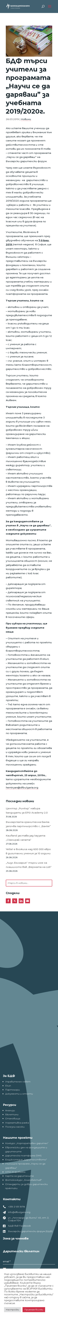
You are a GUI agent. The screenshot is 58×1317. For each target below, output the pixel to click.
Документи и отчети (19, 1093)
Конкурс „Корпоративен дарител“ (26, 1143)
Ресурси (9, 1105)
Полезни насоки (14, 1126)
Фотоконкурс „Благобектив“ (23, 1180)
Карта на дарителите (19, 1175)
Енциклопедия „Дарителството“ (26, 1159)
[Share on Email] (27, 900)
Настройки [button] (12, 1309)
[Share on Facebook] (8, 900)
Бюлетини (11, 1114)
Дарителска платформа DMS (23, 1155)
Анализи (10, 1110)
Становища (12, 1118)
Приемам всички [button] (33, 1309)
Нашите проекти (17, 1138)
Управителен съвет (17, 1081)
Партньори (12, 1089)
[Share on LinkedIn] (21, 900)
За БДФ (9, 1076)
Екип (8, 1085)
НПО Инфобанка (15, 1171)
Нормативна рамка (17, 1122)
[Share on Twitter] (14, 900)
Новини (26, 119)
